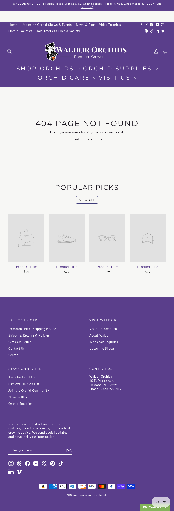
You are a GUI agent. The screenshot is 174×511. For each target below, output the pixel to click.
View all (87, 200)
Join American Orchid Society (58, 31)
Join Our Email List (22, 377)
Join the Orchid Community (28, 390)
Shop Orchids (46, 68)
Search (13, 355)
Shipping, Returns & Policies (28, 335)
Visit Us (116, 77)
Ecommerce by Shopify (93, 494)
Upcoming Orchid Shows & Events (46, 24)
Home (12, 24)
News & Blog (85, 24)
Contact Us (16, 348)
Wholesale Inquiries (103, 342)
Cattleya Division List (23, 384)
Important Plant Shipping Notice (32, 329)
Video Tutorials (110, 24)
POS (69, 494)
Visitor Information (103, 329)
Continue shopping (87, 139)
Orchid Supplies (118, 68)
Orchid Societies (20, 31)
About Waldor (99, 335)
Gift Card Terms (19, 342)
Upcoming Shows (102, 348)
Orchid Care (65, 77)
